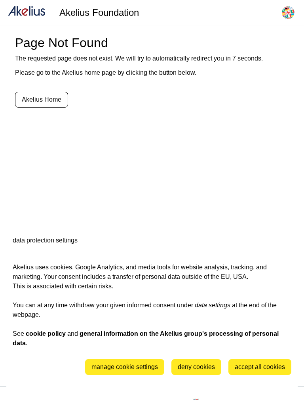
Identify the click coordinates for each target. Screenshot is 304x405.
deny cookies (196, 366)
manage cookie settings (124, 366)
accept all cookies (260, 366)
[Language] (288, 12)
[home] (26, 12)
